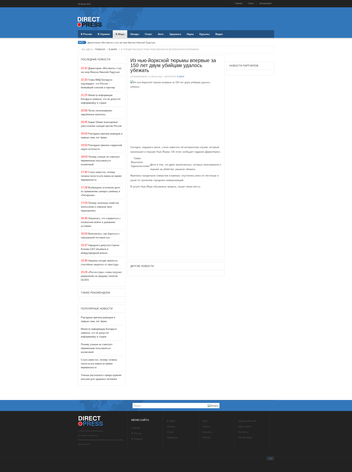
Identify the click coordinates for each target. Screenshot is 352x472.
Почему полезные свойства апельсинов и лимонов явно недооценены (100, 207)
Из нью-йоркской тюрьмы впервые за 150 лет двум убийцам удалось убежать (173, 65)
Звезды (134, 34)
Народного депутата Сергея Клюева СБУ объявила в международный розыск (100, 249)
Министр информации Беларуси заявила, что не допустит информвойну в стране (101, 99)
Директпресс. (213, 151)
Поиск (251, 3)
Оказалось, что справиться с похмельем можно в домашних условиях (101, 222)
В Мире (120, 34)
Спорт (148, 34)
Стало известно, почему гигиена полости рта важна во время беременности (101, 176)
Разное (206, 437)
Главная (238, 3)
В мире (180, 76)
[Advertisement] (176, 118)
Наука (190, 34)
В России (86, 34)
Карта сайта (245, 426)
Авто (161, 34)
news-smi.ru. (193, 186)
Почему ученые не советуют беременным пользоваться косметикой (100, 160)
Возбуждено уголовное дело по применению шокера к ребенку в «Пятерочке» (100, 191)
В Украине (104, 34)
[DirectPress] (90, 21)
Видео (219, 34)
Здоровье (175, 34)
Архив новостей (247, 421)
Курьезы (204, 34)
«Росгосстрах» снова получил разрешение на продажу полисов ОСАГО (101, 276)
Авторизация (265, 3)
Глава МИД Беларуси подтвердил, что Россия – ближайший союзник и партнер (98, 83)
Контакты (243, 432)
